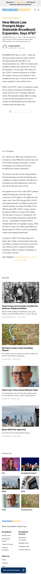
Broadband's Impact (11, 18)
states (33, 257)
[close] (38, 3)
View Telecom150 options (11, 570)
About (4, 560)
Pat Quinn (23, 260)
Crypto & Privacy (7, 544)
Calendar (5, 563)
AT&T (16, 260)
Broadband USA (24, 546)
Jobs (3, 566)
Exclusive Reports (25, 550)
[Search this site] (35, 9)
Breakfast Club (23, 543)
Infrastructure (6, 535)
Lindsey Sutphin (14, 46)
